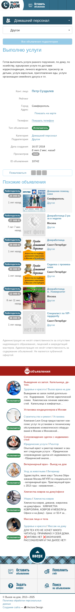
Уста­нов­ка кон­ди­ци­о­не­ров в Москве (45, 409)
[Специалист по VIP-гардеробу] (34, 322)
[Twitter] (39, 172)
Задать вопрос (18, 586)
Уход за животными (34, 471)
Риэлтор (54, 444)
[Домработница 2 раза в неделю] (34, 224)
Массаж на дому (57, 526)
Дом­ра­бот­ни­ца (55, 240)
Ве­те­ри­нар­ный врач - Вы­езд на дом (45, 464)
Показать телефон (43, 120)
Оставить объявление (18, 571)
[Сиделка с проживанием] (34, 273)
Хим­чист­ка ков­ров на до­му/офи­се (44, 491)
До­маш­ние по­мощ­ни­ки (58, 192)
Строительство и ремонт (37, 416)
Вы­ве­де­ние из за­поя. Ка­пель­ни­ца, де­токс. (46, 383)
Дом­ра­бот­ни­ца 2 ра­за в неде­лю (59, 217)
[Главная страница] (11, 5)
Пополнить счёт (56, 571)
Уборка (27, 498)
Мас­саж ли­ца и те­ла (36, 519)
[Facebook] (33, 172)
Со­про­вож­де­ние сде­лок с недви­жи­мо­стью (46, 438)
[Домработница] (34, 248)
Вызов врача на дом (59, 389)
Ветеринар (53, 471)
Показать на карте (45, 113)
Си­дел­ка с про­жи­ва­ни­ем (59, 266)
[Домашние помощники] (34, 200)
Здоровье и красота (35, 389)
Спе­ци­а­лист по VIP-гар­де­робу (58, 314)
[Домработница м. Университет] (34, 297)
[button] (37, 555)
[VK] (44, 172)
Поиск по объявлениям (56, 586)
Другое (36, 139)
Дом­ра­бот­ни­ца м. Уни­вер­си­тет (56, 290)
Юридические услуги (35, 444)
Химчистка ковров (44, 498)
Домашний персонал (44, 135)
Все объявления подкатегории (39, 41)
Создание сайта (11, 607)
